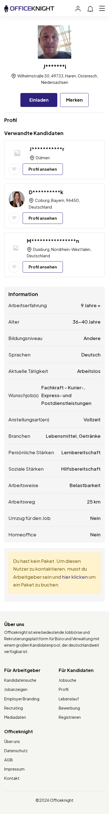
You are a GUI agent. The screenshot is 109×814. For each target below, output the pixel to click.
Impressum (14, 768)
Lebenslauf (69, 698)
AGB (8, 759)
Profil (63, 689)
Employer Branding (21, 698)
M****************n (53, 241)
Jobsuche (67, 680)
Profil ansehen (43, 169)
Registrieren (70, 717)
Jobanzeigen (15, 689)
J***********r (47, 149)
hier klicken (75, 577)
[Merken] (14, 169)
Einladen (39, 100)
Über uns (12, 741)
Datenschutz (16, 750)
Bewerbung (69, 707)
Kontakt (12, 778)
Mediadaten (15, 717)
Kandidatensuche (20, 680)
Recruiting (13, 707)
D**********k (46, 192)
